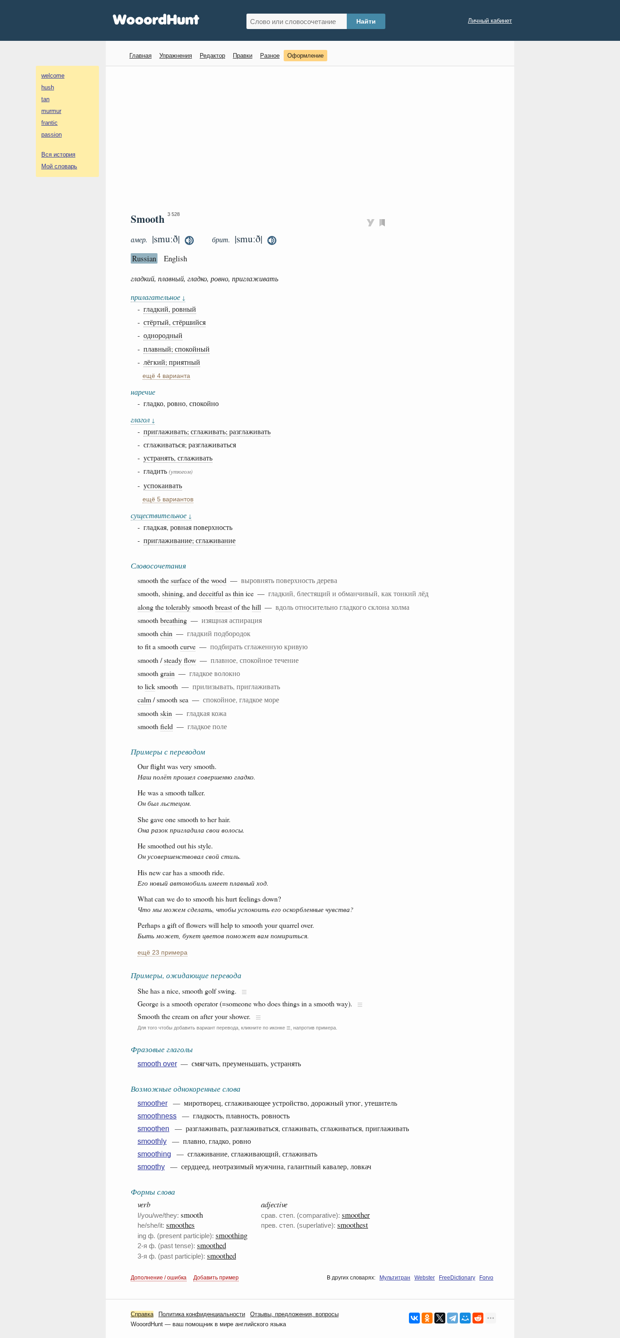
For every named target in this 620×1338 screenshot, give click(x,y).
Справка (142, 1314)
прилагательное (158, 297)
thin (238, 593)
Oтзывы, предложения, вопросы (294, 1314)
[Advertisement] (313, 138)
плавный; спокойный (176, 348)
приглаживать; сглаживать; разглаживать (207, 431)
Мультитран (394, 1277)
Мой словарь (59, 166)
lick (150, 686)
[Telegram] (452, 1318)
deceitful (211, 593)
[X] (439, 1318)
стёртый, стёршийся (174, 322)
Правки (242, 55)
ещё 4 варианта (166, 375)
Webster (424, 1277)
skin (166, 713)
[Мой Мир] (465, 1318)
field (166, 726)
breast (223, 607)
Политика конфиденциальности (201, 1314)
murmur (51, 111)
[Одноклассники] (427, 1318)
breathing (173, 620)
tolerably (178, 607)
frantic (49, 122)
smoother (152, 1103)
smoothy (151, 1167)
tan (45, 99)
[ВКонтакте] (414, 1318)
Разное (270, 55)
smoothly (152, 1141)
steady (173, 660)
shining (172, 593)
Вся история (58, 154)
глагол (143, 419)
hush (47, 87)
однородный (162, 335)
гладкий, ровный (169, 309)
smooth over (157, 1064)
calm (144, 699)
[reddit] (477, 1318)
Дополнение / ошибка (159, 1277)
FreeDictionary (457, 1277)
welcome (52, 75)
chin (166, 633)
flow (190, 660)
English (175, 258)
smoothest (352, 1225)
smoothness (157, 1116)
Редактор (212, 55)
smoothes (180, 1225)
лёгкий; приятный (171, 362)
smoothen (153, 1128)
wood (218, 580)
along (145, 607)
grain (167, 673)
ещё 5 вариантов (168, 499)
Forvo (486, 1277)
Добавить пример (216, 1277)
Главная (140, 55)
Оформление (305, 55)
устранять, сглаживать (177, 457)
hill (256, 607)
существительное (161, 515)
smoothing (154, 1154)
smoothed (211, 1245)
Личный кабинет (490, 20)
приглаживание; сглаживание (189, 540)
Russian (144, 258)
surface (181, 580)
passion (51, 134)
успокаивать (162, 485)
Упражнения (175, 55)
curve (188, 646)
